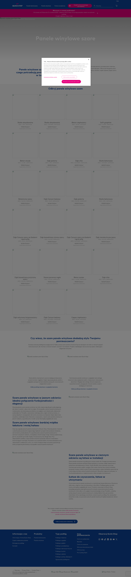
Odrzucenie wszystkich (69, 77)
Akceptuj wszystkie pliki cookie (71, 81)
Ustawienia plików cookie (50, 77)
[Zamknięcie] (88, 59)
